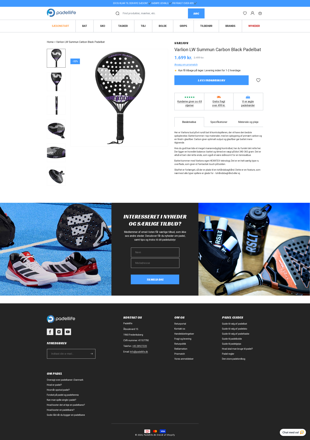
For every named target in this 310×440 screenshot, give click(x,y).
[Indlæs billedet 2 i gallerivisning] (56, 81)
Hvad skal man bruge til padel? (237, 349)
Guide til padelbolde (232, 338)
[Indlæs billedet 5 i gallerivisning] (56, 152)
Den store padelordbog (233, 359)
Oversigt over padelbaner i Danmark (65, 380)
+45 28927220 (139, 346)
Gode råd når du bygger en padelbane (66, 415)
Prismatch (179, 354)
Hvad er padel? (54, 385)
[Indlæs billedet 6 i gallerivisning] (56, 176)
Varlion (181, 43)
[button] (260, 13)
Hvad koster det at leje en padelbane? (66, 405)
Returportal (180, 323)
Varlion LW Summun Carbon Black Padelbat (80, 41)
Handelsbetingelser (184, 333)
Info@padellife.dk (139, 351)
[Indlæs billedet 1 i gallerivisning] (56, 58)
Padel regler (228, 354)
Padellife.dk (150, 435)
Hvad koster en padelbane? (60, 410)
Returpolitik (180, 343)
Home (50, 41)
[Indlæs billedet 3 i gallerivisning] (56, 105)
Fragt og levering (182, 338)
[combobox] (155, 13)
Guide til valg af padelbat (234, 323)
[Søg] (117, 13)
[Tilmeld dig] (91, 354)
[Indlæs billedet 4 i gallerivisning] (56, 129)
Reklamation (180, 349)
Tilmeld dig (155, 279)
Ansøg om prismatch (186, 64)
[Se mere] (245, 13)
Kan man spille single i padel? (61, 400)
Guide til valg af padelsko (234, 328)
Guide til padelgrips (231, 343)
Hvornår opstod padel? (58, 390)
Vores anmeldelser (184, 359)
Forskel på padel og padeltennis (63, 395)
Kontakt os (179, 328)
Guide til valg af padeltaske (235, 333)
